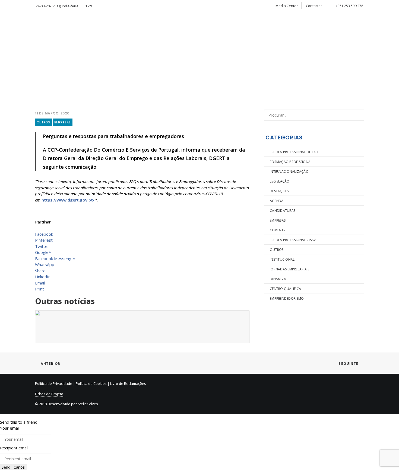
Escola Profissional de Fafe (294, 152)
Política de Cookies (91, 383)
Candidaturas (282, 210)
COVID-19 (277, 230)
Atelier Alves (88, 403)
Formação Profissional (291, 161)
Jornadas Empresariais (289, 269)
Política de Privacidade (53, 383)
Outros (43, 122)
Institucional (282, 259)
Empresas (62, 122)
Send (6, 467)
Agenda (276, 201)
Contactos (314, 5)
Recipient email (14, 447)
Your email (10, 428)
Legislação (279, 181)
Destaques (279, 191)
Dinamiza (278, 279)
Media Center (287, 5)
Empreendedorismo (287, 298)
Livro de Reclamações (128, 383)
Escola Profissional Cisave (293, 240)
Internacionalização (289, 171)
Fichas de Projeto (49, 393)
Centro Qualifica (285, 288)
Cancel (19, 467)
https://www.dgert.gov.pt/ (68, 200)
